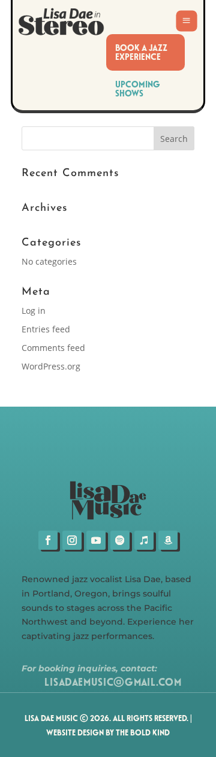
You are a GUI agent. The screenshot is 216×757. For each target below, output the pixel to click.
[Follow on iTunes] (144, 540)
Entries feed (46, 329)
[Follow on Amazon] (168, 540)
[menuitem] (145, 52)
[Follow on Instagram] (72, 540)
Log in (34, 310)
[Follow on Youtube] (96, 540)
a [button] (186, 21)
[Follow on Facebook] (48, 540)
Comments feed (53, 347)
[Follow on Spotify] (120, 540)
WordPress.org (51, 366)
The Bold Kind (143, 732)
